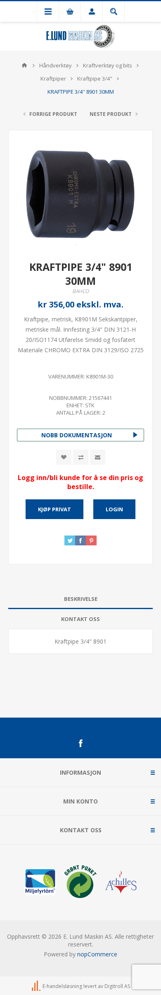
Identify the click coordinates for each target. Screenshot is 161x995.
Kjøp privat (54, 509)
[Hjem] (24, 65)
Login (114, 509)
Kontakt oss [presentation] (80, 619)
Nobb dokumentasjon (76, 435)
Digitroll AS (117, 986)
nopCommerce (97, 954)
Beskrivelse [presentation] (80, 599)
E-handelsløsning (62, 986)
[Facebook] (80, 743)
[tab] (80, 599)
